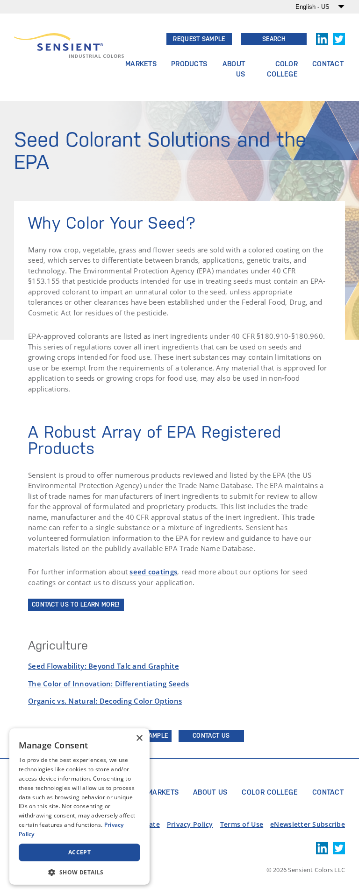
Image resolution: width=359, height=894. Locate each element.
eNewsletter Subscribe (307, 824)
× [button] (139, 738)
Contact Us (211, 735)
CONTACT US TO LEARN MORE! (76, 604)
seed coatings (153, 571)
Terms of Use (241, 824)
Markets (141, 64)
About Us (234, 69)
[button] (79, 871)
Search (274, 38)
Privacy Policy (190, 824)
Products (189, 64)
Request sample (199, 38)
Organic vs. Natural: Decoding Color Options (105, 700)
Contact (328, 64)
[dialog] (79, 806)
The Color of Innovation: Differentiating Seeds (108, 683)
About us (210, 792)
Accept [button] (79, 852)
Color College (282, 69)
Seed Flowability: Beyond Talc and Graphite (103, 665)
